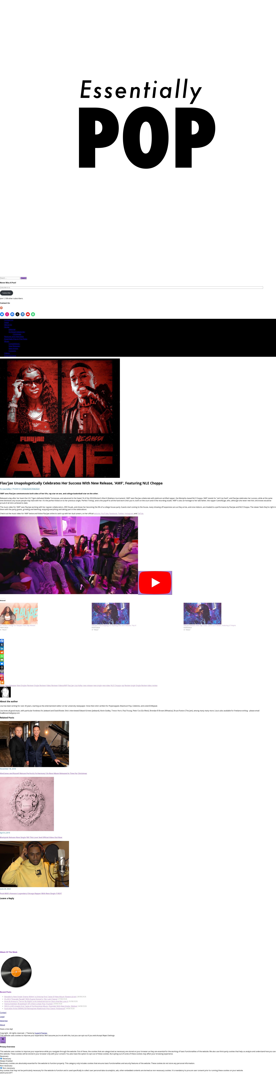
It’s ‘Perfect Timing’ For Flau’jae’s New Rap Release (17, 625)
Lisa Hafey (6, 489)
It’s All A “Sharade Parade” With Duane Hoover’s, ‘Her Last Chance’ (31, 999)
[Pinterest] (2, 679)
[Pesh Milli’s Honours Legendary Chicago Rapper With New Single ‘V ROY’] (34, 886)
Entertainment (10, 355)
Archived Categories (17, 332)
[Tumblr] (2, 645)
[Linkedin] (2, 648)
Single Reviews (40, 685)
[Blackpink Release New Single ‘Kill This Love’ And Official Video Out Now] (27, 830)
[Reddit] (2, 652)
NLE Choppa (116, 685)
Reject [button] (105, 1035)
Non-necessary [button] (6, 1066)
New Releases (14, 346)
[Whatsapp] (2, 656)
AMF (65, 685)
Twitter (121, 513)
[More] (2, 682)
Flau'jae (71, 685)
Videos (7, 353)
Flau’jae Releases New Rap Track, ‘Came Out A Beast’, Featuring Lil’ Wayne (210, 625)
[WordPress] (2, 671)
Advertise (4, 1021)
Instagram (129, 513)
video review (152, 685)
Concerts (12, 351)
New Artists (13, 348)
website (97, 513)
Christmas (17, 334)
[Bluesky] (2, 663)
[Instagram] (2, 675)
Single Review (141, 685)
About (2, 1025)
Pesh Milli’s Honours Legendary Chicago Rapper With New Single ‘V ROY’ (31, 893)
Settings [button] (111, 1035)
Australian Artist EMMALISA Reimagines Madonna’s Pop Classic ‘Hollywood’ (34, 1008)
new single (97, 685)
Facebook (113, 513)
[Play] (155, 583)
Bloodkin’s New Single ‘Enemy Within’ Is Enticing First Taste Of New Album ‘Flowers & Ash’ (40, 996)
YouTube (104, 513)
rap (122, 685)
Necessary (7, 1058)
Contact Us (8, 320)
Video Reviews (52, 685)
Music (6, 341)
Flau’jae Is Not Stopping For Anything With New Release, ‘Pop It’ (114, 625)
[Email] (2, 660)
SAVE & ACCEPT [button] (6, 1073)
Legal (6, 322)
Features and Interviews (14, 336)
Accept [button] (99, 1035)
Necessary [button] (4, 1056)
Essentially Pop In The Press (15, 339)
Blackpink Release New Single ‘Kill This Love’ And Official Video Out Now (31, 837)
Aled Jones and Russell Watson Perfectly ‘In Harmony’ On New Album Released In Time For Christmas (43, 773)
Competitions (14, 344)
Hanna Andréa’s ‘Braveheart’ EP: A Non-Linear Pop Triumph (28, 1004)
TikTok (140, 513)
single (133, 685)
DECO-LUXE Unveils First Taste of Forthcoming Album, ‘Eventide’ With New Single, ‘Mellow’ (40, 1006)
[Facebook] (2, 641)
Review (127, 685)
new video (106, 685)
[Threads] (2, 667)
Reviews (30, 685)
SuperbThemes (41, 1033)
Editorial (12, 329)
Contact (3, 1012)
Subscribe (6, 293)
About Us (8, 325)
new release (88, 685)
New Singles (22, 685)
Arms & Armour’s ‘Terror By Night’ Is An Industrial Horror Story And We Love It (36, 1001)
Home (6, 327)
